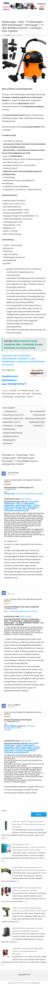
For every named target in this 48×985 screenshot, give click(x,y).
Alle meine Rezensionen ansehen (30, 494)
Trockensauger (7, 396)
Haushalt (13, 390)
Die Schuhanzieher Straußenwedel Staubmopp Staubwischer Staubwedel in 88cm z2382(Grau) (35, 418)
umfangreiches (20, 396)
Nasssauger (26, 393)
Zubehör (30, 396)
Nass (19, 393)
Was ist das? (26, 499)
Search (3, 811)
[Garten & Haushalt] (24, 10)
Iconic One (11, 983)
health (7, 35)
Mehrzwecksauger (9, 393)
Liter (37, 390)
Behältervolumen (28, 390)
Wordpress (35, 983)
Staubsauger (36, 393)
